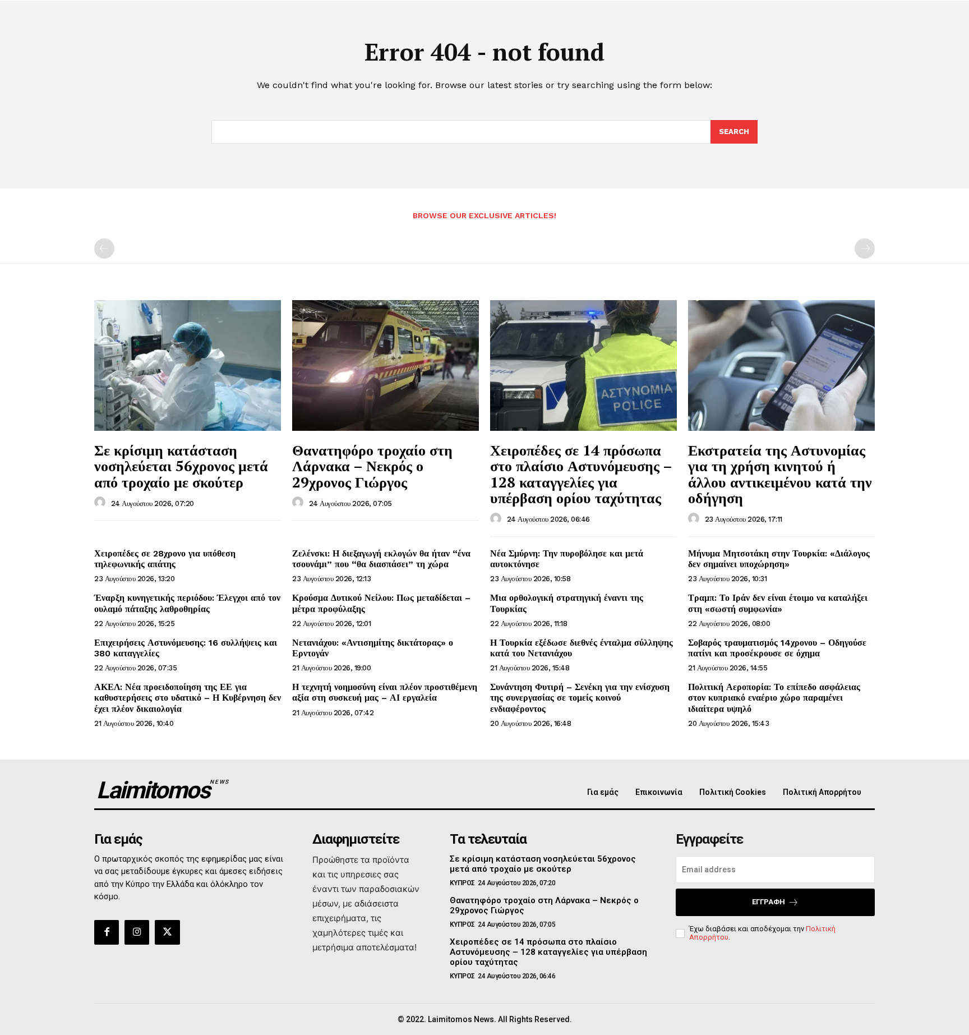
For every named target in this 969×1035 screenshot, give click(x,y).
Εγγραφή (768, 902)
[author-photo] (101, 502)
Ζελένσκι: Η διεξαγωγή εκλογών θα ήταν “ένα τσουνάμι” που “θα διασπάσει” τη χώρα (381, 558)
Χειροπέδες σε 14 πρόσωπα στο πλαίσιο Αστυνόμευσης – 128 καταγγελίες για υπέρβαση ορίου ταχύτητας (581, 474)
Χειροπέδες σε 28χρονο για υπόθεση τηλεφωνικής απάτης (165, 558)
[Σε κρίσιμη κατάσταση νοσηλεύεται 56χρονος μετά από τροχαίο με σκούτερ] (187, 365)
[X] (167, 932)
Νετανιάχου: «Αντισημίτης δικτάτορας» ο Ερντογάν (372, 648)
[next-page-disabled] (865, 248)
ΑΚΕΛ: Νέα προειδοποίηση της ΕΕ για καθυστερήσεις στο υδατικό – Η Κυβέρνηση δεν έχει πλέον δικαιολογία (187, 698)
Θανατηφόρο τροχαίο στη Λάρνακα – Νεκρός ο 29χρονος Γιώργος (372, 465)
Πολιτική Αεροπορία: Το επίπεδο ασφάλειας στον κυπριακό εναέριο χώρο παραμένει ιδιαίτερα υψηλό (774, 698)
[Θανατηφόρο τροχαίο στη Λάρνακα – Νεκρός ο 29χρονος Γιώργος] (385, 365)
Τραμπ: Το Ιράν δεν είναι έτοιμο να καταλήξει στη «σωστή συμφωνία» (778, 603)
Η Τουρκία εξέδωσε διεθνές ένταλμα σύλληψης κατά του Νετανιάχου (581, 648)
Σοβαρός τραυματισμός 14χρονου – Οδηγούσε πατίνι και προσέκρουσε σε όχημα (777, 648)
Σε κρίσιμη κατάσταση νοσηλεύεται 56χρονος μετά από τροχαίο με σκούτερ (181, 465)
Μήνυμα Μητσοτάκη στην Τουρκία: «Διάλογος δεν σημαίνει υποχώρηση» (779, 558)
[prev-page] (104, 248)
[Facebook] (106, 932)
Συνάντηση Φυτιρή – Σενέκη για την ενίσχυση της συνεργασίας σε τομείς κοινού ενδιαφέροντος (580, 698)
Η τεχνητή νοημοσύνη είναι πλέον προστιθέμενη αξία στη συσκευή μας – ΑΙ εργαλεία (384, 692)
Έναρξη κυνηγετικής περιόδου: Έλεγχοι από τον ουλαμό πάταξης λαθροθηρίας (187, 603)
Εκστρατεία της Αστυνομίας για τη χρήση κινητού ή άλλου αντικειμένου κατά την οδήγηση (780, 474)
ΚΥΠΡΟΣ (462, 883)
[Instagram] (136, 932)
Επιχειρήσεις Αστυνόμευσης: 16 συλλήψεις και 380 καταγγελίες (185, 648)
